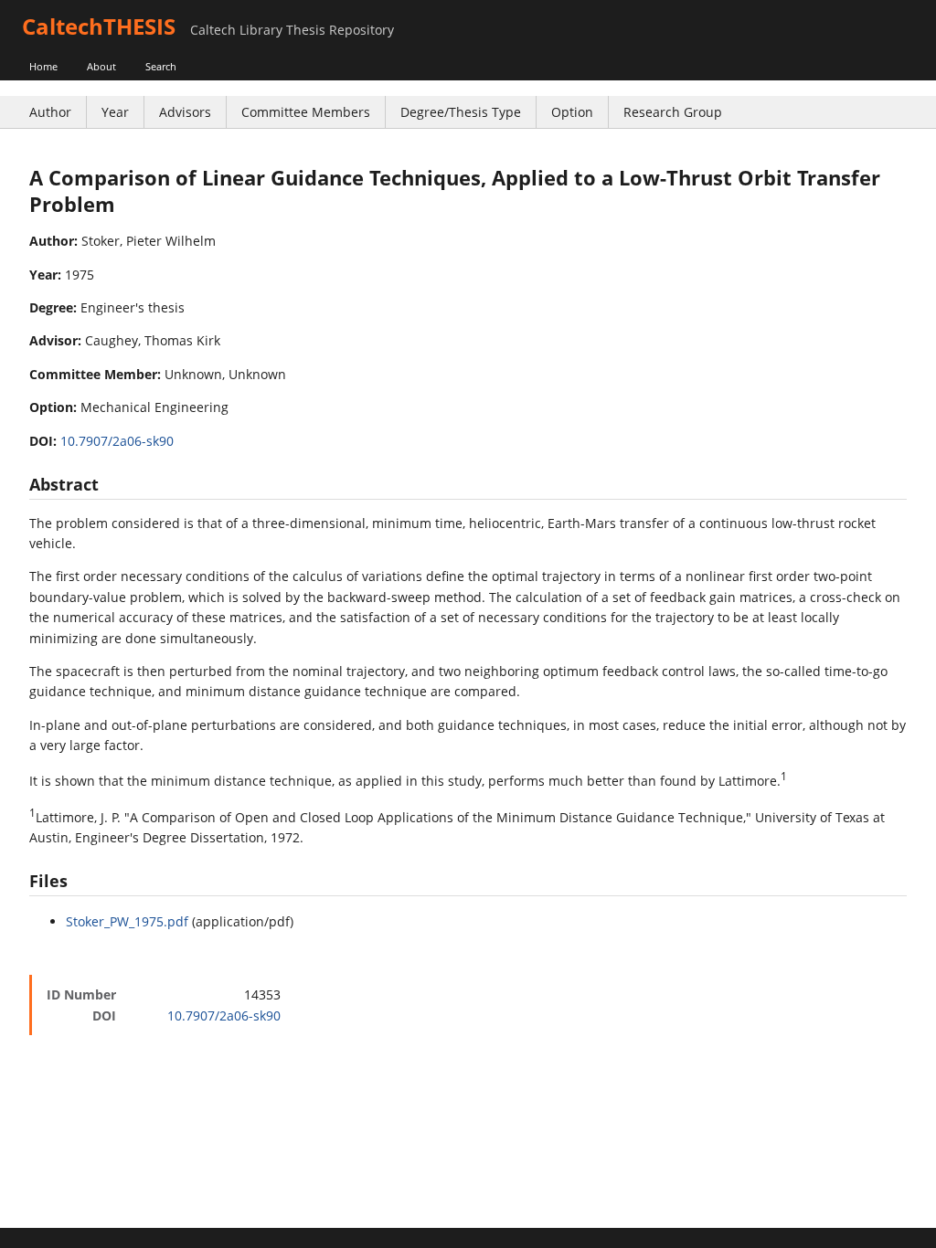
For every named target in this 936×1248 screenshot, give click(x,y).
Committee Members (305, 112)
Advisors (185, 112)
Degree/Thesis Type (460, 112)
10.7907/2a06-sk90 (117, 440)
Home (43, 66)
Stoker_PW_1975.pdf (127, 921)
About (101, 66)
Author (50, 112)
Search (160, 66)
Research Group (672, 112)
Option (572, 112)
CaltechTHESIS (99, 26)
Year (115, 112)
